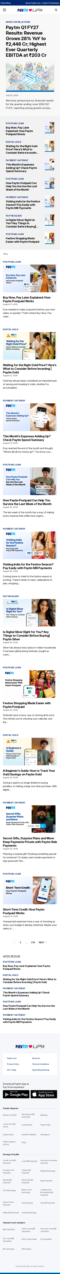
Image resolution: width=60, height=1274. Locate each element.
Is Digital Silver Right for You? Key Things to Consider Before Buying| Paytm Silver (21, 224)
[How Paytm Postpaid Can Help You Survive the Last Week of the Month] (49, 183)
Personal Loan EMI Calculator (48, 1230)
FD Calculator (46, 1239)
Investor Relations (18, 22)
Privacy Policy (13, 1064)
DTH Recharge (9, 1190)
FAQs (24, 1142)
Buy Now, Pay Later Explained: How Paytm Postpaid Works (19, 131)
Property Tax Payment (8, 1171)
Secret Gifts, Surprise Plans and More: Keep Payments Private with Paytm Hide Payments (30, 842)
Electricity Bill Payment (27, 1181)
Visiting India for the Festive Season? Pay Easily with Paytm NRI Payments (23, 205)
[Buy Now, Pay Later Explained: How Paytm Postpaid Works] (49, 127)
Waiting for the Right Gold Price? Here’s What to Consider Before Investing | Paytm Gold (22, 151)
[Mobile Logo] (30, 9)
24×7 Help (11, 1070)
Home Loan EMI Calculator (28, 1230)
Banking (43, 1115)
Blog (6, 254)
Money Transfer (10, 1115)
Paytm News (8, 1134)
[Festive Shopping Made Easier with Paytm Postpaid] (49, 238)
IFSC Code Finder (29, 1239)
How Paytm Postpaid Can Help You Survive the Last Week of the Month (21, 186)
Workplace (45, 1134)
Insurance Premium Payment (48, 1161)
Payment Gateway (17, 160)
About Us (36, 1058)
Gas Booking (27, 1203)
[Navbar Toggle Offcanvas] (4, 10)
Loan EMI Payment (29, 1161)
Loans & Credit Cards (9, 1125)
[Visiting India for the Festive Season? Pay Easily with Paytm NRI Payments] (49, 201)
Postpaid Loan (15, 123)
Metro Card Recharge (27, 1191)
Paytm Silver (14, 215)
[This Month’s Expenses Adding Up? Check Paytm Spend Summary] (49, 164)
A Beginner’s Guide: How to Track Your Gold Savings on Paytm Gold (29, 772)
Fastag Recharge (29, 1213)
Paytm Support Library (9, 1143)
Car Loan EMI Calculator (8, 1239)
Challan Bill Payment (26, 1171)
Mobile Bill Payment (7, 1181)
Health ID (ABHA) (29, 1134)
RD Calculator (9, 1249)
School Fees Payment (8, 1203)
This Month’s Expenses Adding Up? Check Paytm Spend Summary (21, 168)
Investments (27, 1125)
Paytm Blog (5, 3)
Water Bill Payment (11, 1213)
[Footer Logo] (30, 1045)
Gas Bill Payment (47, 1203)
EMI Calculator (9, 1229)
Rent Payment (46, 1181)
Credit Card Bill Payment (9, 1161)
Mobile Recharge (47, 1171)
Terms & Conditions (40, 1064)
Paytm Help (45, 1125)
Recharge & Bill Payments (28, 1115)
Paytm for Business (51, 3)
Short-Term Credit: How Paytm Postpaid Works (23, 911)
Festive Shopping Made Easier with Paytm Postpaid (22, 240)
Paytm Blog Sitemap (40, 1070)
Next (41, 942)
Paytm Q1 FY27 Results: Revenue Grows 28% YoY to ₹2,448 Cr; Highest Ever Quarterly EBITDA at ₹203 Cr (26, 41)
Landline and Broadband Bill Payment (46, 1192)
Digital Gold (13, 142)
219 (33, 942)
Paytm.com (36, 3)
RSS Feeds (26, 1249)
